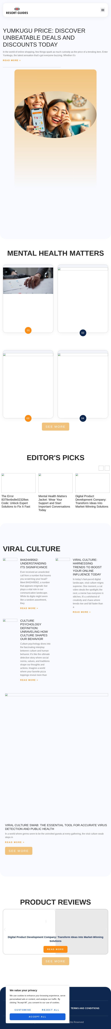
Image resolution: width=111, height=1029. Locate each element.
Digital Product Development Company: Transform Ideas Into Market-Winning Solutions (59, 501)
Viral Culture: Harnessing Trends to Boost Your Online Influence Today (87, 567)
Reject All (50, 1010)
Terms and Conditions (85, 1008)
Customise (23, 1010)
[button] (102, 10)
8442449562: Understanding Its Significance (33, 563)
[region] (37, 1004)
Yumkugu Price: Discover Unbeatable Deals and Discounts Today (44, 37)
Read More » (12, 60)
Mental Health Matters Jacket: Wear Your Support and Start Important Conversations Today (22, 503)
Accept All (38, 1017)
